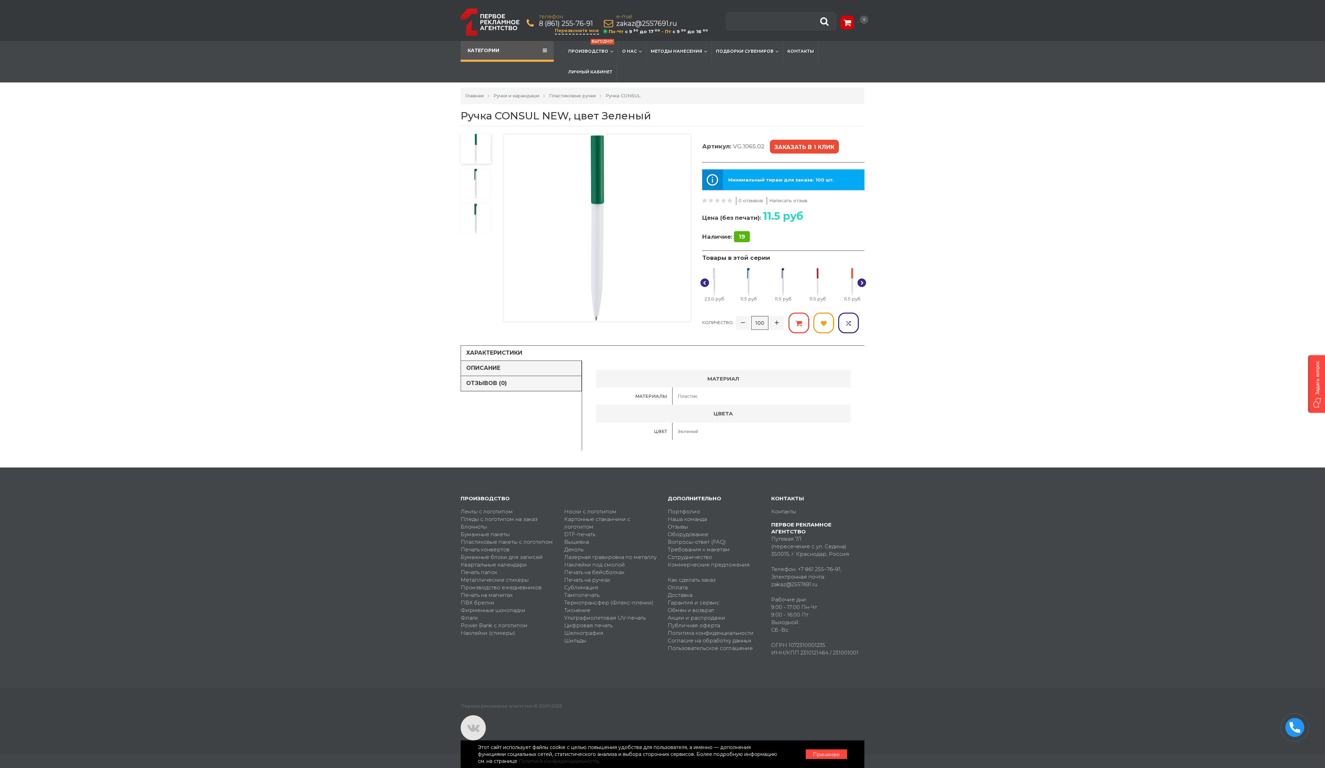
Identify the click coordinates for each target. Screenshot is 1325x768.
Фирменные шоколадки (493, 610)
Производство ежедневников (501, 587)
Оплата (678, 587)
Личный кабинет (590, 72)
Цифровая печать (588, 625)
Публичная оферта (694, 625)
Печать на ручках (587, 580)
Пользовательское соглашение (710, 648)
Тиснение (577, 610)
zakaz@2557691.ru (646, 23)
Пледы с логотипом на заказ (499, 519)
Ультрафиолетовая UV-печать (605, 617)
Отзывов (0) (486, 383)
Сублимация (581, 587)
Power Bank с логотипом (494, 625)
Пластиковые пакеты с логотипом (507, 542)
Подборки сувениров (745, 51)
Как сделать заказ (692, 580)
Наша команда (687, 519)
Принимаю (826, 754)
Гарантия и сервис (693, 602)
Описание (483, 368)
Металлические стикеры (495, 580)
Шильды (575, 640)
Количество (717, 322)
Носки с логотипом (590, 511)
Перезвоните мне (577, 30)
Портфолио (684, 511)
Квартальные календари (494, 564)
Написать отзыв (788, 200)
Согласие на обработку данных (710, 640)
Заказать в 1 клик (804, 147)
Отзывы (678, 526)
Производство (590, 47)
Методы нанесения (676, 51)
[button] (1316, 384)
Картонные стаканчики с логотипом (597, 523)
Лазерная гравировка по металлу (610, 557)
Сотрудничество (690, 557)
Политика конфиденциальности (711, 633)
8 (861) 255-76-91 (566, 23)
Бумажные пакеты (485, 534)
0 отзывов (750, 200)
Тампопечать (581, 595)
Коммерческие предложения (709, 564)
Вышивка (576, 542)
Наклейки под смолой (594, 564)
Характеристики (494, 352)
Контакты (800, 51)
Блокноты (474, 526)
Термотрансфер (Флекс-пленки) (609, 602)
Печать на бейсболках (594, 572)
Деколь (573, 549)
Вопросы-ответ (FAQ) (697, 542)
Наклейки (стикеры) (488, 633)
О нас (629, 51)
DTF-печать (579, 534)
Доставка (680, 595)
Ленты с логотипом (487, 511)
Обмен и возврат (691, 610)
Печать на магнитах (487, 595)
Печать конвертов (485, 549)
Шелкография (583, 633)
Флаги (469, 617)
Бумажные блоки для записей (502, 557)
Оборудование (688, 534)
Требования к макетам (699, 549)
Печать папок (479, 572)
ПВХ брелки (477, 602)
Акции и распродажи (696, 617)
